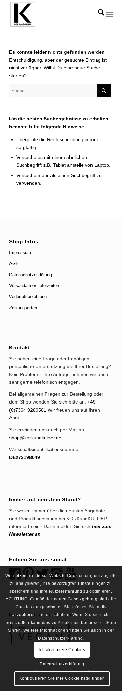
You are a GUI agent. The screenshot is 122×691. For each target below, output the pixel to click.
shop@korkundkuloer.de (35, 437)
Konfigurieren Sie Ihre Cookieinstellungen (62, 678)
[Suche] (97, 13)
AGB (14, 263)
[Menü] (109, 13)
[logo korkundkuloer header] (50, 13)
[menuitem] (97, 13)
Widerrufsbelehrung (28, 296)
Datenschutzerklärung (30, 274)
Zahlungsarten (23, 307)
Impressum (20, 252)
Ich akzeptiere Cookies (62, 649)
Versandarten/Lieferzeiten (34, 285)
